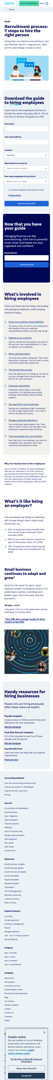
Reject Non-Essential (26, 1068)
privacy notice (22, 1053)
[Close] (44, 1032)
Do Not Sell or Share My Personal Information (26, 1060)
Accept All (26, 1075)
